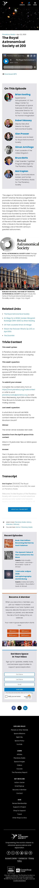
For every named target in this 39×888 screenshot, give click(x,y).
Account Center (11, 858)
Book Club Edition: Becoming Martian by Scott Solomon (24, 542)
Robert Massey (23, 120)
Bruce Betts (21, 157)
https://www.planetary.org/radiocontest (18, 389)
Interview (9, 524)
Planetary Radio (8, 34)
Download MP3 (10, 74)
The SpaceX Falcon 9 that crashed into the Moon (24, 554)
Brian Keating (22, 94)
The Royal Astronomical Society (16, 314)
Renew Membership (19, 803)
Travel (19, 814)
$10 (25, 631)
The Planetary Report (19, 772)
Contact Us (23, 858)
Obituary (16, 524)
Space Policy (19, 741)
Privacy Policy (29, 692)
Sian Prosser (22, 133)
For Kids (19, 744)
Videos (19, 765)
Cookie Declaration (19, 881)
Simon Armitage (24, 147)
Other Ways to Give (19, 818)
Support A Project (19, 807)
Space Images (19, 762)
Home (18, 527)
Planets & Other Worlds (19, 730)
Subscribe (19, 689)
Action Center (19, 782)
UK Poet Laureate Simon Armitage (17, 325)
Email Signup (19, 786)
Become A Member (19, 790)
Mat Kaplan (21, 171)
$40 (25, 635)
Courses (20, 769)
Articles (19, 754)
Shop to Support (19, 811)
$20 (13, 635)
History (29, 522)
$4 (13, 631)
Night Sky (19, 737)
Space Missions (19, 733)
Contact (19, 793)
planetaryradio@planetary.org (14, 395)
